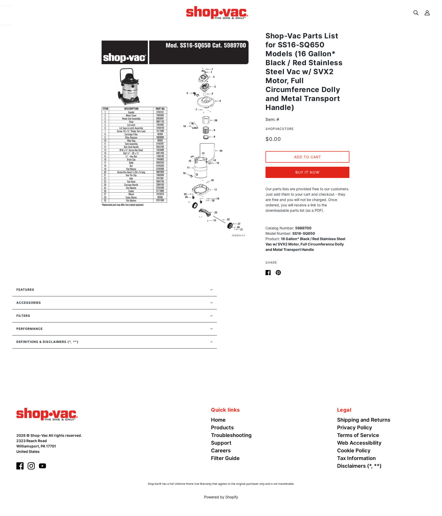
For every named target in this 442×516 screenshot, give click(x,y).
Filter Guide (225, 458)
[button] (114, 289)
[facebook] (20, 466)
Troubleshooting (231, 435)
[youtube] (42, 466)
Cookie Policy (354, 450)
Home (218, 420)
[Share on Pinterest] (278, 272)
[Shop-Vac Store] (217, 12)
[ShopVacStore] (47, 414)
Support (221, 443)
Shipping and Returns (363, 420)
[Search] (415, 12)
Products (222, 427)
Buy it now (307, 172)
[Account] (427, 12)
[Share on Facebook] (268, 272)
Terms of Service (358, 435)
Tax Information (356, 458)
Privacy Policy (354, 427)
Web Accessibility (359, 443)
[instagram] (31, 466)
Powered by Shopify (221, 497)
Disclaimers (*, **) (359, 466)
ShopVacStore (280, 129)
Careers (221, 450)
